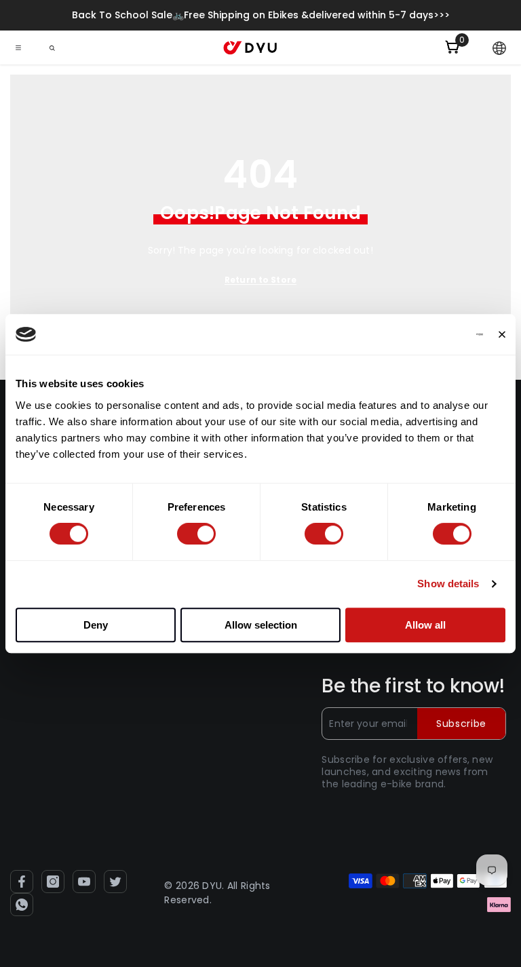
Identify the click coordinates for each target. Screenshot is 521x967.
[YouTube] (84, 881)
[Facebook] (22, 881)
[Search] (52, 48)
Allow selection (261, 625)
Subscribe (461, 723)
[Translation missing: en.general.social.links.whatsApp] (22, 904)
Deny (95, 625)
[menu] (18, 47)
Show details (448, 583)
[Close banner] (502, 334)
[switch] (196, 534)
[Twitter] (115, 881)
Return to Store (260, 279)
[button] (499, 48)
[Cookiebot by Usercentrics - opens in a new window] (423, 334)
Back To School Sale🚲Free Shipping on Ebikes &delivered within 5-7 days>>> (261, 15)
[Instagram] (53, 881)
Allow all (425, 625)
